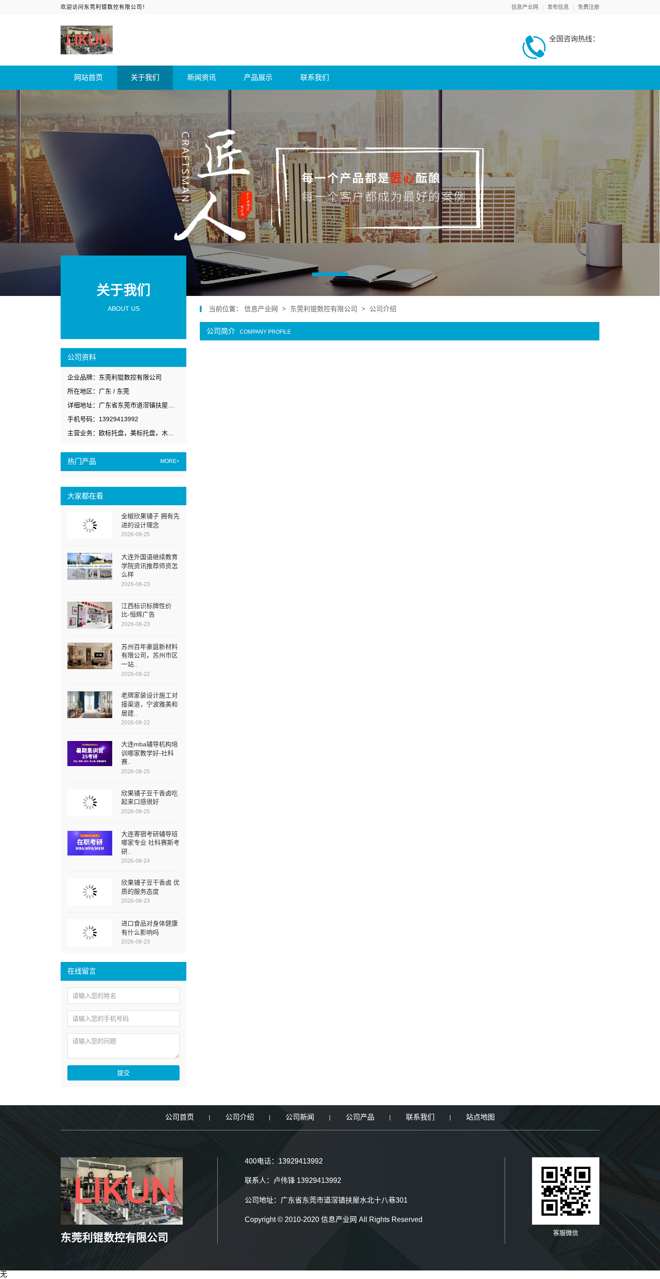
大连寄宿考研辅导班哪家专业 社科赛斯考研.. (150, 842)
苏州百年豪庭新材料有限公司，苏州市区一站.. (149, 655)
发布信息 (558, 7)
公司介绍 (383, 309)
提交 (123, 1072)
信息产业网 (524, 7)
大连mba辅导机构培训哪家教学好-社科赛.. (149, 753)
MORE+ (170, 461)
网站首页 (88, 77)
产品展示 (258, 77)
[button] (330, 274)
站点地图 (480, 1117)
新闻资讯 (201, 77)
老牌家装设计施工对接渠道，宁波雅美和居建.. (149, 704)
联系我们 (314, 77)
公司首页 (179, 1117)
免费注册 (588, 7)
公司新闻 (300, 1117)
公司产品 (360, 1117)
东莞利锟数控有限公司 (323, 309)
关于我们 (145, 77)
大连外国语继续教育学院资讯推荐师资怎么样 (149, 565)
